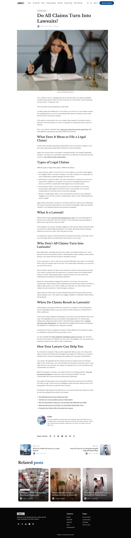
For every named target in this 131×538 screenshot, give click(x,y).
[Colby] (38, 26)
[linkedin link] (25, 524)
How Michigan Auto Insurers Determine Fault (53, 397)
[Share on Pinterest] (58, 436)
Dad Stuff (69, 519)
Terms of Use (86, 525)
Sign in (96, 3)
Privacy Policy (86, 517)
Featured (69, 522)
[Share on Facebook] (54, 436)
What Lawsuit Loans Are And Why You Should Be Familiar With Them (61, 405)
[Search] (88, 3)
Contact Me (36, 3)
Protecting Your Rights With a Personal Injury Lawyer (56, 408)
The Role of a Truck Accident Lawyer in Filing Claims (56, 399)
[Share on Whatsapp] (62, 436)
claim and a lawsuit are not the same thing (74, 129)
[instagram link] (29, 524)
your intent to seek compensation (55, 157)
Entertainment (71, 527)
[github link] (33, 524)
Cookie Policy (86, 519)
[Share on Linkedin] (66, 436)
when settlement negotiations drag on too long (66, 337)
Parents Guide (68, 3)
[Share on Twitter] (50, 436)
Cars (68, 525)
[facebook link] (22, 524)
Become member (107, 3)
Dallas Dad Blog (51, 3)
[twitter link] (18, 524)
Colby (41, 26)
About (43, 3)
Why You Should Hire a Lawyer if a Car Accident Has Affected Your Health (63, 402)
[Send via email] (70, 436)
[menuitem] (29, 3)
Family (68, 517)
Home (29, 3)
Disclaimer (85, 522)
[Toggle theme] (91, 3)
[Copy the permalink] (74, 436)
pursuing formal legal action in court (63, 218)
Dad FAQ (59, 3)
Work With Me (78, 3)
